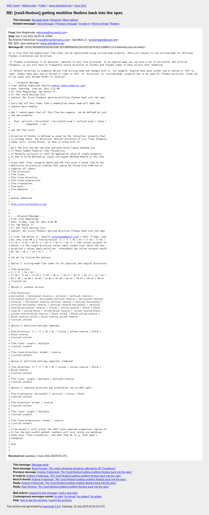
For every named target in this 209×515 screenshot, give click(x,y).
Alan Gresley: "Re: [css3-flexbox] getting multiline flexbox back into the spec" (65, 486)
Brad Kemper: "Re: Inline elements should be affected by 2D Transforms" (74, 468)
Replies (114, 23)
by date (58, 496)
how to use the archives (33, 500)
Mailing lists (29, 5)
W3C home (13, 5)
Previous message (66, 23)
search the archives (60, 500)
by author (96, 496)
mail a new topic (68, 493)
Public (42, 5)
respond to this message (43, 493)
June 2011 (80, 5)
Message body (40, 20)
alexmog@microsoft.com (51, 32)
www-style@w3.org (60, 5)
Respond (55, 20)
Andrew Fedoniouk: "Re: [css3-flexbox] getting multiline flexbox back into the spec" (85, 472)
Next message (45, 23)
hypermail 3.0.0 (51, 506)
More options (70, 20)
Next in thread (100, 23)
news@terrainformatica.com (53, 39)
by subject (83, 496)
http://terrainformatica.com (28, 204)
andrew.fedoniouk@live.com (68, 85)
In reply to (84, 23)
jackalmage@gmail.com (103, 39)
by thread (70, 496)
